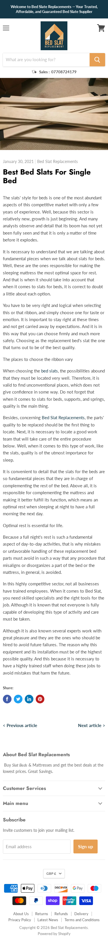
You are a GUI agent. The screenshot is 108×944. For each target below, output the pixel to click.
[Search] (97, 59)
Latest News (47, 919)
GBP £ (51, 873)
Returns (41, 913)
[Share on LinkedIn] (29, 699)
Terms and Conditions (82, 919)
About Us (21, 913)
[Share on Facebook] (7, 699)
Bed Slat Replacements (63, 417)
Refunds (61, 913)
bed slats (49, 370)
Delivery (81, 913)
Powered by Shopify (54, 933)
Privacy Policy (19, 919)
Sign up (85, 846)
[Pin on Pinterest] (40, 699)
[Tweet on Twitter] (18, 699)
